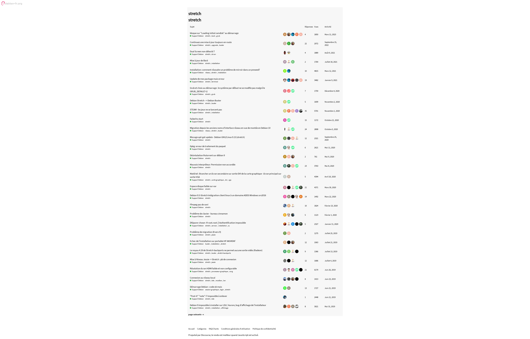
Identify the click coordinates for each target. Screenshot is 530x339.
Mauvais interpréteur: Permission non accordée (212, 164)
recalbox (219, 280)
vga (230, 180)
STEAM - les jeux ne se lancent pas (206, 109)
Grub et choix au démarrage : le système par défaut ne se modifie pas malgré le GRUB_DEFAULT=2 (227, 89)
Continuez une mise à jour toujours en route (211, 42)
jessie (213, 235)
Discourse (205, 335)
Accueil (191, 328)
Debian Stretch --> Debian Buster (205, 100)
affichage (224, 308)
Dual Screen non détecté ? (202, 51)
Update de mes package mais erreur (207, 78)
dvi (226, 180)
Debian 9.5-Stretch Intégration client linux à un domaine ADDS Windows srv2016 (228, 195)
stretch (207, 36)
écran (214, 54)
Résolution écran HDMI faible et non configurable (213, 268)
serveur (214, 225)
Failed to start (196, 118)
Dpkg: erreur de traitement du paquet (208, 146)
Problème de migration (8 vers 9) (205, 231)
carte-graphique (218, 180)
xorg (231, 271)
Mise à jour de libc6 (199, 60)
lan (224, 280)
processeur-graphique (220, 271)
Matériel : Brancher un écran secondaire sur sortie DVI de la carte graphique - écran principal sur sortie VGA (235, 175)
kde (213, 280)
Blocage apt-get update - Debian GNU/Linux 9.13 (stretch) (217, 137)
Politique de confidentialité (264, 328)
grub (218, 36)
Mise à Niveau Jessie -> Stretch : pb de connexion (213, 259)
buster (221, 45)
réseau (207, 72)
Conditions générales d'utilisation (235, 328)
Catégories (201, 328)
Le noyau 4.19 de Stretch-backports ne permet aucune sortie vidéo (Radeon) (226, 250)
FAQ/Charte (214, 328)
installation (216, 63)
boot (213, 36)
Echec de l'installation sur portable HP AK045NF (212, 241)
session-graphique (212, 289)
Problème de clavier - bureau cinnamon (209, 213)
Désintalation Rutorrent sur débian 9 (207, 155)
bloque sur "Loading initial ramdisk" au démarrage (214, 33)
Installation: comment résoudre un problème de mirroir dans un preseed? (225, 69)
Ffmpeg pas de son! (199, 204)
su (229, 225)
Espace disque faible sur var (203, 186)
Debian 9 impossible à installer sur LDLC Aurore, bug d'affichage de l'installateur (228, 305)
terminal (215, 81)
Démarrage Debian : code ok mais (206, 286)
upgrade (215, 45)
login (222, 289)
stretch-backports (224, 253)
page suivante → (196, 314)
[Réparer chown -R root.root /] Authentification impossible (218, 222)
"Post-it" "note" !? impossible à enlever (208, 296)
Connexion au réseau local (202, 277)
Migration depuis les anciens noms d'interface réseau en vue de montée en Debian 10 (230, 127)
